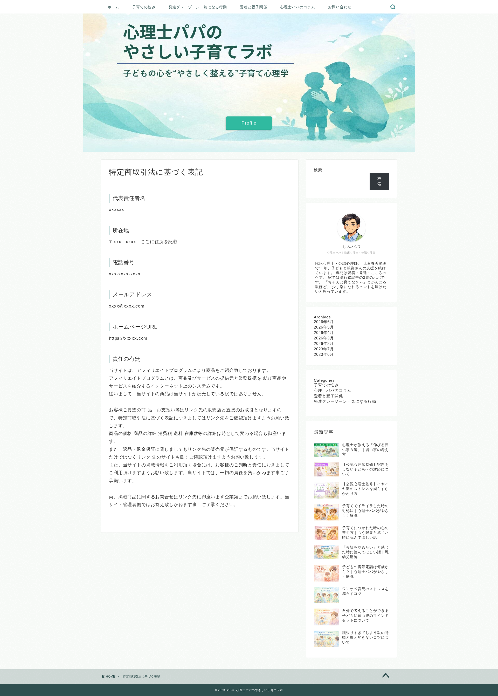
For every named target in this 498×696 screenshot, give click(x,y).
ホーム (113, 7)
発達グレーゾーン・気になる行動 (198, 7)
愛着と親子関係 (253, 7)
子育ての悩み (144, 7)
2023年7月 (324, 349)
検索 (318, 170)
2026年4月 (324, 332)
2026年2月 (324, 343)
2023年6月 (324, 354)
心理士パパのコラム (297, 7)
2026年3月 (324, 338)
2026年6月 (324, 321)
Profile (249, 122)
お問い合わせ (339, 7)
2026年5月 (324, 327)
